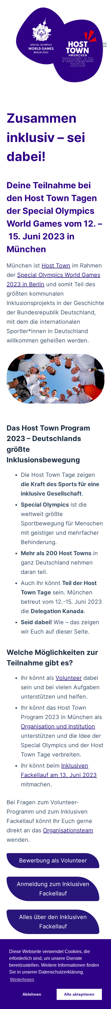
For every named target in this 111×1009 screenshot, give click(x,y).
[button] (53, 860)
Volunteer (69, 677)
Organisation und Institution (58, 726)
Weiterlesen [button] (22, 979)
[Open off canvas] (104, 44)
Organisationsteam (68, 830)
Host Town (56, 265)
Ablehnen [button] (31, 994)
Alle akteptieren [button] (79, 994)
